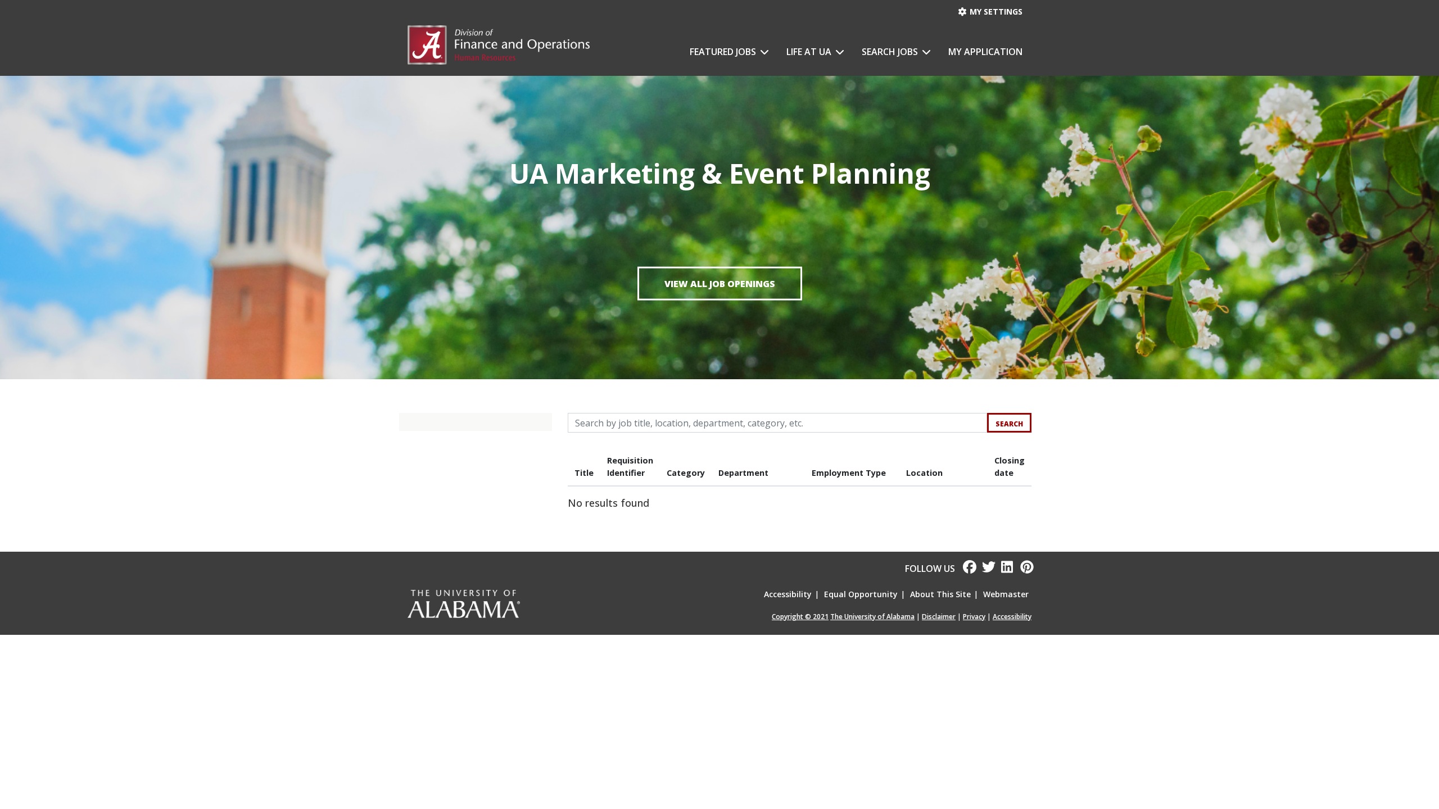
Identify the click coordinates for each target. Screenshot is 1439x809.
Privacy (974, 616)
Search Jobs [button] (891, 52)
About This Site (940, 594)
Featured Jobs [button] (724, 52)
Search (1009, 424)
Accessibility (788, 594)
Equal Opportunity (861, 594)
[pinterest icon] (1023, 568)
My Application (985, 52)
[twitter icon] (985, 568)
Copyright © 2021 (800, 616)
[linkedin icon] (1005, 568)
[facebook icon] (965, 568)
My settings (994, 11)
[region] (799, 483)
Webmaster (1006, 594)
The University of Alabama (872, 616)
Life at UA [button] (810, 52)
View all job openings (719, 283)
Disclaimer (939, 616)
